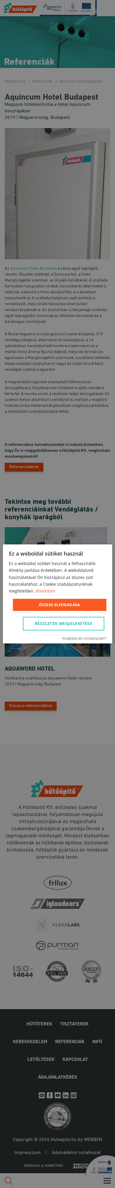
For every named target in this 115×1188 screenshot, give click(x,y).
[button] (64, 624)
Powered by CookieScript (84, 639)
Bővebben (45, 591)
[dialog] (57, 594)
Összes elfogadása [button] (59, 604)
